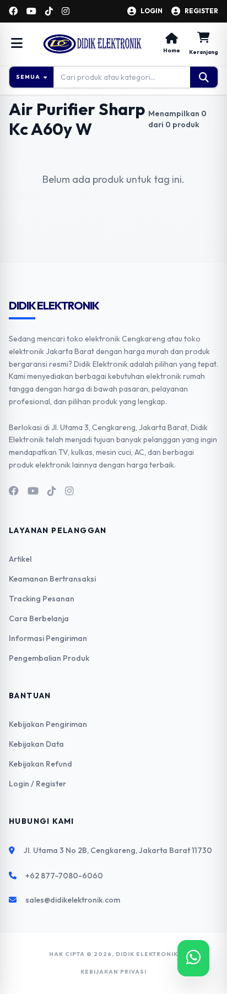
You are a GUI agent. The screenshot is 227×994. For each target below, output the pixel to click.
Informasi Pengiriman (48, 638)
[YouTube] (31, 11)
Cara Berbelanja (39, 618)
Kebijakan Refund (40, 764)
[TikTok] (49, 11)
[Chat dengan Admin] (193, 958)
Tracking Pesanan (41, 599)
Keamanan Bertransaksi (52, 579)
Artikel (20, 559)
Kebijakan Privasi (113, 971)
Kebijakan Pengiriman (48, 724)
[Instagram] (65, 11)
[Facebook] (13, 11)
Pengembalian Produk (49, 658)
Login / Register (37, 784)
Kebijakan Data (36, 744)
